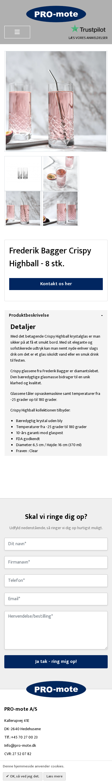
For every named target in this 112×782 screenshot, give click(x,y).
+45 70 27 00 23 (24, 737)
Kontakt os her (56, 284)
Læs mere (55, 776)
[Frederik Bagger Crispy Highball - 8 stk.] (23, 173)
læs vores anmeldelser (88, 37)
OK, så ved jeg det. (24, 776)
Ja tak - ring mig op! (56, 661)
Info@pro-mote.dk (20, 745)
